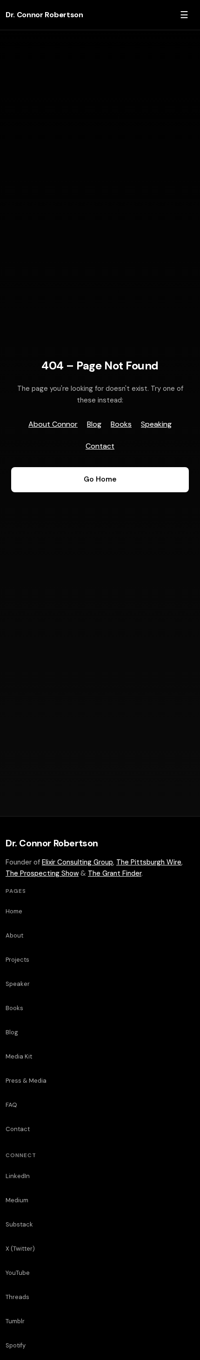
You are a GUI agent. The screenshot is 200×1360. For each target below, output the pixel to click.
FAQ (11, 1105)
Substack (19, 1224)
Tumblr (15, 1321)
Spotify (16, 1345)
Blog (94, 424)
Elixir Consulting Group (77, 862)
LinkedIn (18, 1176)
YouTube (18, 1273)
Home (14, 911)
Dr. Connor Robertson (44, 15)
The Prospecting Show (42, 873)
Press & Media (26, 1081)
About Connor (53, 424)
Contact (100, 446)
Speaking (156, 424)
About (14, 935)
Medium (17, 1200)
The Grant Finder (114, 873)
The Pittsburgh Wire (148, 862)
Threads (17, 1297)
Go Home (100, 479)
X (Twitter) (20, 1249)
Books (121, 424)
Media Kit (19, 1056)
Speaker (18, 984)
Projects (17, 960)
